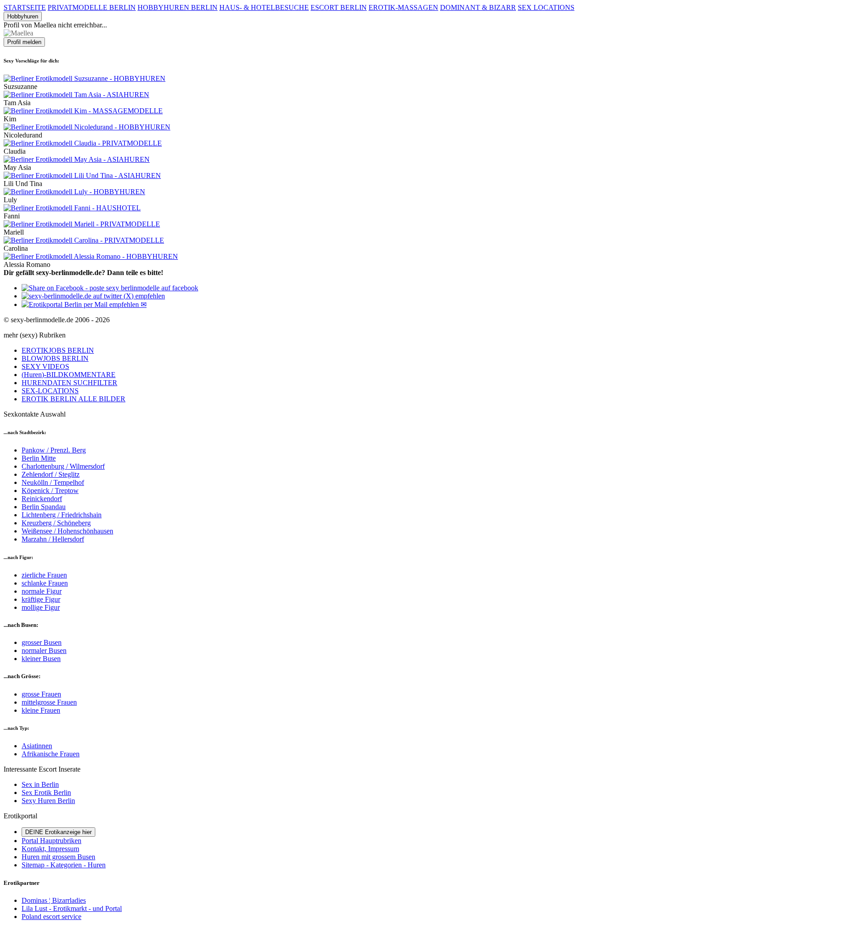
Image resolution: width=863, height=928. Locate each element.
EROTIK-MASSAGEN (403, 7)
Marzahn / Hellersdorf (53, 539)
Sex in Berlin (40, 784)
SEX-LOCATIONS (50, 391)
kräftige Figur (41, 599)
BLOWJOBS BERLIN (55, 358)
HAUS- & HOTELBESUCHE (264, 7)
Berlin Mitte (39, 458)
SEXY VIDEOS (45, 366)
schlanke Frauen (45, 583)
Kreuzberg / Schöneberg (56, 523)
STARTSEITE (25, 7)
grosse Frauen (41, 694)
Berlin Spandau (44, 507)
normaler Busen (44, 650)
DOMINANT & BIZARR (478, 7)
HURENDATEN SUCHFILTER (69, 382)
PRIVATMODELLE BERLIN (92, 7)
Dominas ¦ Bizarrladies (54, 900)
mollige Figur (41, 607)
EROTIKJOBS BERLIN (58, 350)
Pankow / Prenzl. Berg (54, 450)
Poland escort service (51, 916)
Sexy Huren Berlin (48, 800)
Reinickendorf (42, 498)
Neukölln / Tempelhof (53, 482)
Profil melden (24, 42)
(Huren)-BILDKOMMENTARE (69, 374)
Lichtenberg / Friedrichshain (62, 515)
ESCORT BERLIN (339, 7)
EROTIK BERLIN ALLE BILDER (73, 399)
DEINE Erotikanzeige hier (58, 832)
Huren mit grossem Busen (58, 857)
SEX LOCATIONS (546, 7)
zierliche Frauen (44, 575)
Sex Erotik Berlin (46, 792)
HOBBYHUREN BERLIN (178, 7)
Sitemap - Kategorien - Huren (64, 865)
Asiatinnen (37, 746)
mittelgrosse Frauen (49, 702)
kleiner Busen (41, 658)
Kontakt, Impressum (50, 849)
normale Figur (42, 591)
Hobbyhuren (22, 16)
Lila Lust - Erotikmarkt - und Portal (72, 908)
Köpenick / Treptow (50, 490)
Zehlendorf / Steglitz (51, 474)
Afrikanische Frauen (51, 754)
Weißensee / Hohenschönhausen (67, 531)
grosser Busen (42, 642)
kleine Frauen (41, 710)
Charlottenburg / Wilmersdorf (63, 466)
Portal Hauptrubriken (51, 840)
